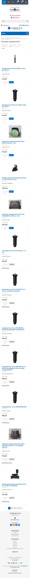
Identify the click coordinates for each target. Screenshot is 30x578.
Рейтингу (20, 44)
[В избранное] (27, 54)
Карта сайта (15, 559)
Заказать (12, 264)
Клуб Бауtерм (16, 17)
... (17, 508)
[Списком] (3, 48)
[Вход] (26, 2)
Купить (11, 82)
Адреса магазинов (16, 15)
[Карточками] (1, 48)
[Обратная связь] (8, 2)
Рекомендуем (15, 530)
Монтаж (15, 545)
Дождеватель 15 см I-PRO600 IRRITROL (14, 407)
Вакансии (15, 551)
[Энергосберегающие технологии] (15, 9)
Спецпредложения (15, 534)
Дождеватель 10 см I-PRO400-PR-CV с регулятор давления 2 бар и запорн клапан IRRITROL (14, 368)
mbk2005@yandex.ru (24, 25)
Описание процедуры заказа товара (15, 548)
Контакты (15, 547)
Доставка (15, 543)
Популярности (13, 44)
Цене (10, 46)
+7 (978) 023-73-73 (16, 28)
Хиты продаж (15, 535)
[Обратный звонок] (13, 2)
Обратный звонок (16, 29)
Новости (15, 540)
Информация (15, 539)
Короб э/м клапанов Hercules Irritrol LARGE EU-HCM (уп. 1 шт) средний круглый (13, 445)
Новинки (15, 532)
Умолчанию (16, 46)
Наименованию (4, 46)
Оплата (15, 542)
